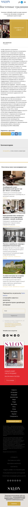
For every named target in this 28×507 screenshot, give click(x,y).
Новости (14, 390)
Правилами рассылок (10, 326)
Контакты (14, 466)
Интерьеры (14, 392)
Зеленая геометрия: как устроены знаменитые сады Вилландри (13, 276)
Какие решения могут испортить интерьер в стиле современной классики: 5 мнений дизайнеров (13, 217)
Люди (14, 402)
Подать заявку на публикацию (14, 470)
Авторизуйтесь (6, 151)
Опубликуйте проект (14, 421)
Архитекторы (14, 397)
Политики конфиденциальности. (14, 499)
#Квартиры (10, 256)
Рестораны (14, 411)
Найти (19, 2)
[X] (12, 133)
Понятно (14, 503)
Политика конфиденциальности (14, 476)
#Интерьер (5, 226)
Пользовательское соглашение (14, 473)
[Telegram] (19, 133)
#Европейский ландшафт (19, 286)
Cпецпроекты (14, 416)
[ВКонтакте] (16, 133)
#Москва (5, 258)
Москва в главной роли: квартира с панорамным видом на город (14, 245)
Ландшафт (14, 394)
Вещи (14, 399)
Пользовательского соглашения (13, 323)
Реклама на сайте (14, 460)
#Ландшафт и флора (7, 286)
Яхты (14, 406)
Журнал (14, 414)
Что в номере (10, 380)
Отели (14, 409)
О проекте (14, 457)
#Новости (5, 198)
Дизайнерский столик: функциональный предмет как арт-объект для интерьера (12, 188)
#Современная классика (14, 226)
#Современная (17, 256)
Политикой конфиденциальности (13, 324)
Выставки (14, 404)
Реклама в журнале (14, 463)
